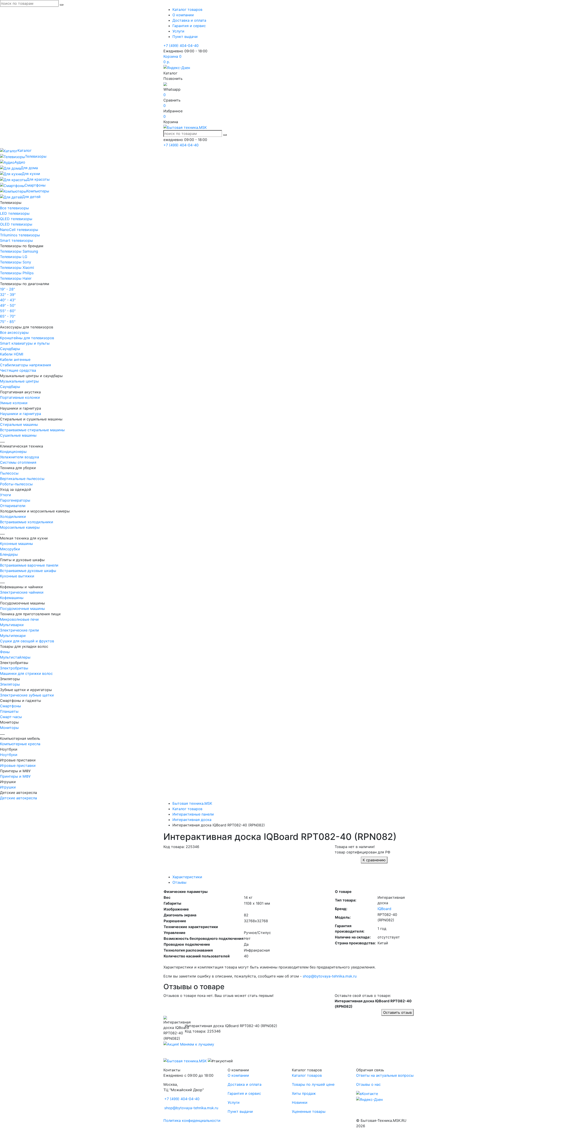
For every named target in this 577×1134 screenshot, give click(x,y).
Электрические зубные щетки (27, 695)
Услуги (178, 31)
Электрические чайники (22, 592)
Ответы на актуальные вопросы (385, 1075)
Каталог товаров (187, 9)
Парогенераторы (15, 500)
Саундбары (10, 348)
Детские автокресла (18, 798)
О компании (183, 15)
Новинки (299, 1102)
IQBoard (384, 908)
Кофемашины (11, 597)
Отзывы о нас (368, 1084)
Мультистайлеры (15, 657)
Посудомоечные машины (22, 608)
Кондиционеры (13, 451)
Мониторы (9, 727)
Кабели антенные (15, 359)
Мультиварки (12, 624)
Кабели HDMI (11, 354)
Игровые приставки (18, 765)
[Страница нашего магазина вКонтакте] (367, 1093)
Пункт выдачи (185, 36)
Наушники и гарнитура (20, 413)
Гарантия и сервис (189, 25)
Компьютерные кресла (20, 744)
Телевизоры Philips (17, 273)
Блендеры (9, 554)
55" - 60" (8, 311)
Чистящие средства (18, 370)
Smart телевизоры (16, 240)
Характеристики (187, 877)
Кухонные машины (16, 543)
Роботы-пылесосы (16, 484)
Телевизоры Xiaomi (17, 267)
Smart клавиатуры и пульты (25, 343)
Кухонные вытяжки (17, 576)
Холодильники (13, 516)
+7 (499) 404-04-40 (181, 45)
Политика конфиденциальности (191, 1120)
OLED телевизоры (16, 224)
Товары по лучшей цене (313, 1084)
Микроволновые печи (19, 619)
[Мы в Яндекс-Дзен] (176, 67)
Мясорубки (10, 549)
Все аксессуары (14, 332)
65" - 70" (7, 316)
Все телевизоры (14, 208)
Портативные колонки (20, 397)
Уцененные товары (308, 1111)
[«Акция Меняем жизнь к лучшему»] (188, 1044)
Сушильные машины (18, 435)
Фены (5, 652)
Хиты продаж (304, 1093)
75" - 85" (7, 321)
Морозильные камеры (20, 527)
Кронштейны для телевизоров (27, 338)
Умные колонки (13, 403)
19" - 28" (7, 289)
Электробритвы (14, 668)
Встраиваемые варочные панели (29, 565)
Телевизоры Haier (16, 278)
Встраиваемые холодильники (26, 522)
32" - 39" (8, 294)
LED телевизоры (15, 213)
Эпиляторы (10, 684)
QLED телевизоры (16, 219)
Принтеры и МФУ (15, 776)
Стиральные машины (19, 424)
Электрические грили (19, 630)
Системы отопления (18, 462)
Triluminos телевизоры (20, 235)
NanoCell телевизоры (19, 229)
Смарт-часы (11, 717)
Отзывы (179, 882)
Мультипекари (13, 635)
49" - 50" (8, 305)
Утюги (5, 495)
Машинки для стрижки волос (26, 673)
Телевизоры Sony (15, 262)
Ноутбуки (8, 754)
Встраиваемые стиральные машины (32, 430)
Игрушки (8, 787)
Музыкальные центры (19, 381)
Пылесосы (9, 473)
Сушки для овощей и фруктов (27, 641)
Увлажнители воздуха (19, 457)
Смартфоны (10, 706)
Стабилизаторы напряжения (25, 365)
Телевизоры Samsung (19, 251)
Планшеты (9, 711)
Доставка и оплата (189, 20)
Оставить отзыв (397, 1012)
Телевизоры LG (13, 256)
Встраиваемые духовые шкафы (28, 570)
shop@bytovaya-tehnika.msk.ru (330, 976)
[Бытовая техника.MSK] (185, 1060)
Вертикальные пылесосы (22, 478)
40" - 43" (8, 300)
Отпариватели (12, 505)
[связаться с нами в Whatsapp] (165, 84)
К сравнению (374, 860)
